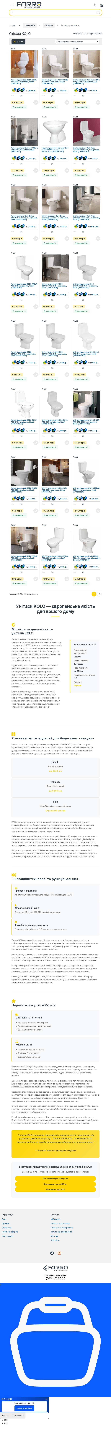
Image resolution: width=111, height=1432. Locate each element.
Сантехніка (30, 25)
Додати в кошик (34, 102)
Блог (4, 1219)
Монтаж (54, 1236)
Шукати (98, 12)
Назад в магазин (24, 1408)
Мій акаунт (56, 1219)
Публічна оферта (10, 1232)
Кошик (5, 1415)
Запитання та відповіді (61, 1232)
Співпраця (7, 1227)
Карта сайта (7, 1236)
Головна (12, 25)
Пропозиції (18, 1415)
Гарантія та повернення (62, 1227)
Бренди (5, 1223)
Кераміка (49, 25)
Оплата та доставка (60, 1223)
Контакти (55, 1240)
